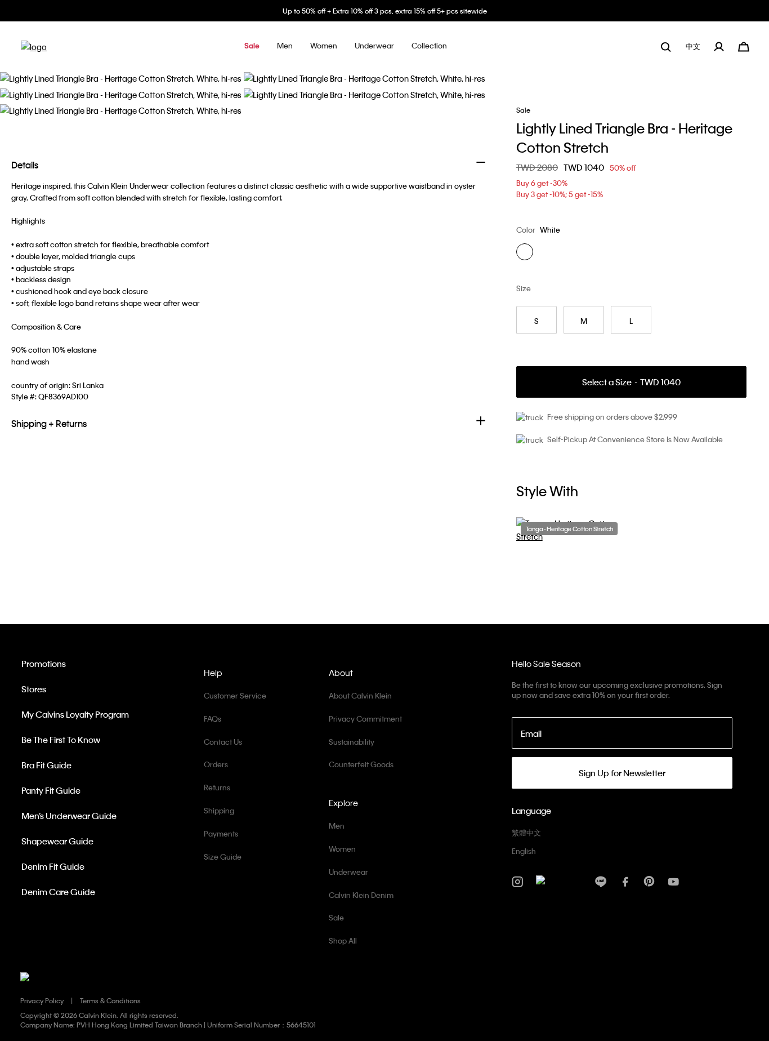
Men (337, 825)
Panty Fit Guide (51, 790)
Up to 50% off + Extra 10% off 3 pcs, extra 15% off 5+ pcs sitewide (385, 10)
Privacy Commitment (365, 718)
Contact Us (223, 741)
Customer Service (235, 695)
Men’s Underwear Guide (69, 815)
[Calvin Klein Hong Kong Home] (34, 50)
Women (342, 848)
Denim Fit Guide (52, 866)
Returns (217, 787)
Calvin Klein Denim (361, 895)
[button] (252, 46)
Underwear (348, 872)
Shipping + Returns (49, 423)
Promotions (43, 663)
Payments (221, 833)
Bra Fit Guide (46, 765)
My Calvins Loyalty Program (75, 714)
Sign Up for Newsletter (622, 772)
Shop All (343, 940)
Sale (336, 917)
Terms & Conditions (110, 1000)
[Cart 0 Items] (743, 45)
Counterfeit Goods (361, 764)
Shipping (219, 810)
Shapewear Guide (57, 841)
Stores (33, 689)
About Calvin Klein (360, 695)
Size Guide (223, 856)
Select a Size (631, 382)
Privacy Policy (42, 1000)
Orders (216, 764)
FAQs (212, 718)
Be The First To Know (60, 739)
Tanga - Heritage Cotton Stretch (569, 529)
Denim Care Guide (58, 891)
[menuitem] (694, 46)
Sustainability (351, 741)
